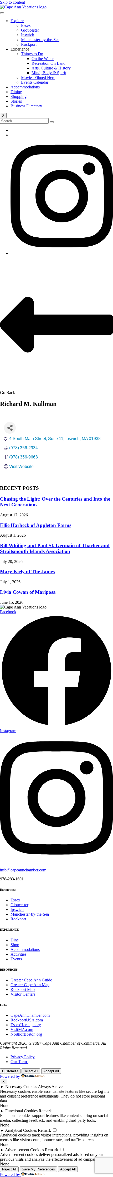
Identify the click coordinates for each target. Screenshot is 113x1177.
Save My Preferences (38, 1169)
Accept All (51, 1071)
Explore (17, 20)
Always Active (50, 1086)
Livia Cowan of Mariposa (28, 592)
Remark (45, 1111)
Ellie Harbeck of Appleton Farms (35, 525)
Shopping (19, 96)
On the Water (43, 58)
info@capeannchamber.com (23, 870)
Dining (16, 91)
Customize (10, 1071)
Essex (26, 25)
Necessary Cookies (21, 1086)
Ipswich (27, 35)
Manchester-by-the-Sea (40, 39)
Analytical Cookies (21, 1130)
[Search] (52, 122)
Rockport (29, 44)
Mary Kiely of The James (27, 571)
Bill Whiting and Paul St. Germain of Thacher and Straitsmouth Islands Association (55, 548)
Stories (16, 101)
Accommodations (25, 87)
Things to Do (32, 54)
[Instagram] (62, 253)
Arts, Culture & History (51, 68)
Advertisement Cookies (24, 1150)
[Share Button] (10, 428)
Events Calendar (34, 82)
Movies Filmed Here (38, 77)
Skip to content (12, 2)
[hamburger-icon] (2, 13)
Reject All (31, 1071)
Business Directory (26, 106)
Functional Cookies (21, 1111)
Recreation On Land (48, 63)
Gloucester (30, 30)
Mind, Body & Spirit (49, 73)
